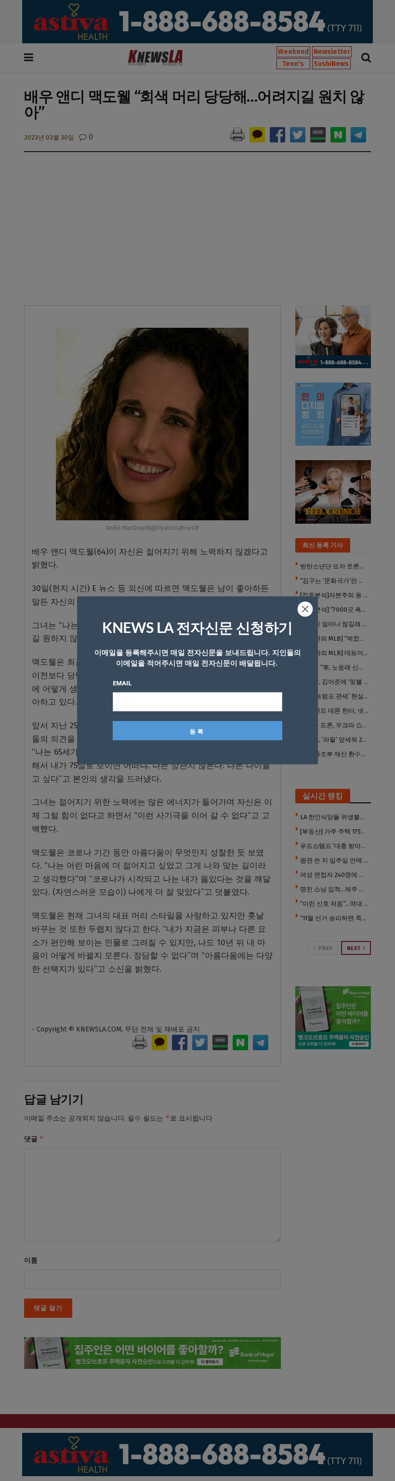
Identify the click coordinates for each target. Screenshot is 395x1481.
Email (122, 683)
